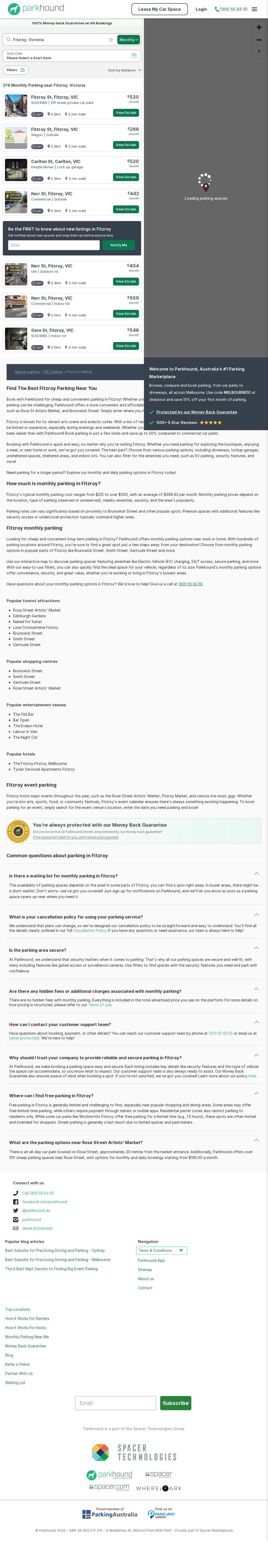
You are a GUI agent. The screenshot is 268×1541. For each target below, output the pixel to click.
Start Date (14, 53)
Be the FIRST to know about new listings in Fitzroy (59, 229)
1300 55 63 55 (234, 9)
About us (146, 1278)
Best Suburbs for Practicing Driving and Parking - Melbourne (57, 1259)
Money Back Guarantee (25, 1346)
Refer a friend (17, 1364)
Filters (12, 70)
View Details (126, 113)
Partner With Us (19, 1373)
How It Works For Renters (27, 1318)
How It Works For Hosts (25, 1327)
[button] (124, 70)
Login (201, 9)
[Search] (7, 39)
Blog (9, 1355)
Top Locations (17, 1309)
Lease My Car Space (159, 9)
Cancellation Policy (89, 930)
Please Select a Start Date (29, 58)
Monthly (127, 39)
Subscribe (176, 1403)
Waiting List (15, 1382)
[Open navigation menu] (254, 9)
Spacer (205, 1530)
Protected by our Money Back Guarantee (197, 412)
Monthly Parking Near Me (27, 1337)
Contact (145, 1288)
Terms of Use (99, 1004)
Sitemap (145, 1269)
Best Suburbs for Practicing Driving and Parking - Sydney (55, 1250)
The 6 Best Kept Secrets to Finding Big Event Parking (51, 1269)
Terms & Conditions (155, 1250)
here (252, 1076)
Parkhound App (151, 1260)
